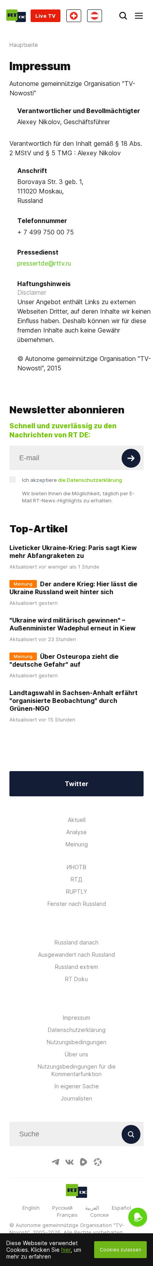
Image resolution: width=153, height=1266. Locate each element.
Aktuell (77, 819)
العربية (92, 1208)
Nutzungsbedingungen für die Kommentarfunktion (77, 1070)
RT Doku (76, 979)
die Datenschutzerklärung (90, 480)
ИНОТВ (76, 867)
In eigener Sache (77, 1086)
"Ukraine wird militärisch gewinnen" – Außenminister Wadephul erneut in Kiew (72, 624)
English (31, 1208)
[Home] (16, 15)
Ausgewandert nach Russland (76, 954)
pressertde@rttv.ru (44, 263)
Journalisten (76, 1098)
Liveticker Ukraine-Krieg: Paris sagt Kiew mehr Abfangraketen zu (73, 552)
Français (67, 1215)
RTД (76, 879)
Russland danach (76, 942)
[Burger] (139, 15)
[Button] (131, 458)
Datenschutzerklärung (77, 1029)
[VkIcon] (69, 1162)
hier (66, 1249)
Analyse (76, 832)
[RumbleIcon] (83, 1162)
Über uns (76, 1054)
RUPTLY (76, 891)
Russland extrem (76, 966)
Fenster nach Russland (76, 903)
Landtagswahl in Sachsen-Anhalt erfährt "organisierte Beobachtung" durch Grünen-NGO (73, 700)
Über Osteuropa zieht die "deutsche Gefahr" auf (63, 660)
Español (121, 1208)
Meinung (77, 844)
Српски (99, 1215)
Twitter (76, 784)
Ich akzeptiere (72, 480)
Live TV (45, 16)
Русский (62, 1208)
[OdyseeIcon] (97, 1162)
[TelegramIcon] (55, 1162)
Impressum (76, 1017)
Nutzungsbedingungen (76, 1042)
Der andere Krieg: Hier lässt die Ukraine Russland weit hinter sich (73, 588)
